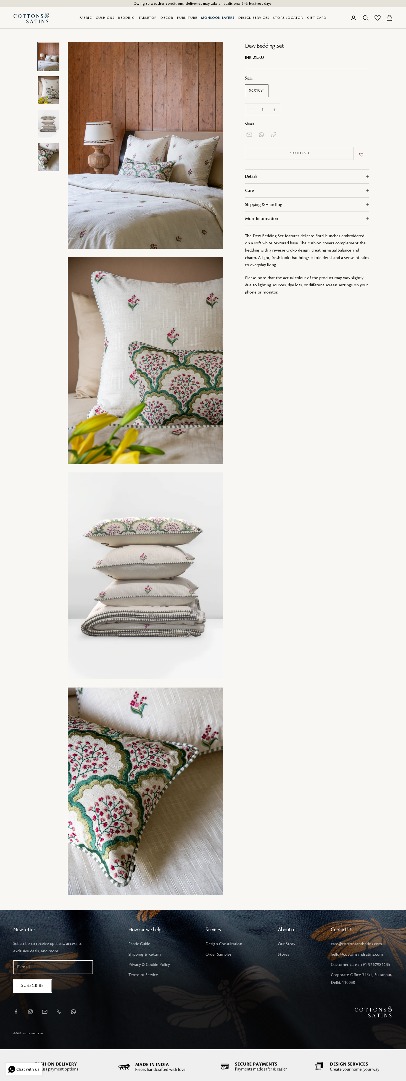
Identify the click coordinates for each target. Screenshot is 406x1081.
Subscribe (32, 986)
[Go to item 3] (48, 123)
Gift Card (317, 18)
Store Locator (288, 18)
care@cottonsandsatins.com (356, 944)
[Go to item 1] (48, 56)
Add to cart (299, 153)
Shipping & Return (144, 954)
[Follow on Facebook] (16, 1011)
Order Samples (218, 954)
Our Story (286, 944)
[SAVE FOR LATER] (361, 154)
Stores (283, 954)
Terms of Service (143, 975)
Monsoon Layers (217, 18)
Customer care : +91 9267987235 (360, 965)
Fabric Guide (139, 944)
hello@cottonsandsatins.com (357, 954)
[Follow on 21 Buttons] (45, 1011)
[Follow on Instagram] (30, 1011)
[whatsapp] (261, 134)
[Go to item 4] (48, 156)
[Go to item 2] (48, 90)
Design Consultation (223, 944)
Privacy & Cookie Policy (149, 965)
